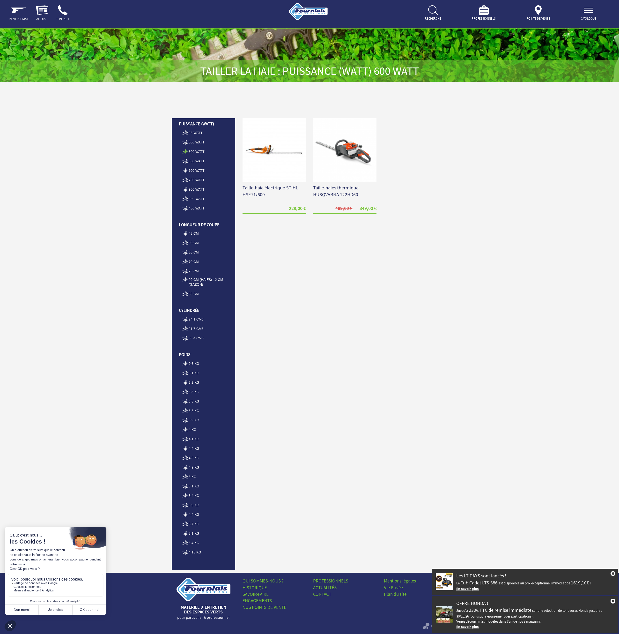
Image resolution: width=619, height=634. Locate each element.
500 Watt (197, 142)
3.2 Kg (194, 382)
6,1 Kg (194, 533)
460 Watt (197, 208)
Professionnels (330, 581)
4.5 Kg (194, 458)
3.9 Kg (194, 420)
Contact (322, 594)
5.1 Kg (194, 486)
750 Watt (197, 180)
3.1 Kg (194, 373)
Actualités (325, 587)
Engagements (257, 601)
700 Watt (197, 170)
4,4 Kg (194, 514)
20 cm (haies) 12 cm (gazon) (206, 282)
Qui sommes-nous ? (263, 581)
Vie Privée (393, 587)
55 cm (194, 294)
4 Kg (192, 430)
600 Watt (197, 152)
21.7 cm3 (196, 329)
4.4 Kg (194, 448)
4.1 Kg (194, 439)
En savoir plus (467, 588)
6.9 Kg (194, 505)
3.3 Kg (194, 392)
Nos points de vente (264, 607)
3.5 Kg (194, 401)
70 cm (194, 262)
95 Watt (196, 133)
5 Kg (192, 477)
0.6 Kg (194, 363)
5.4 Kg (194, 496)
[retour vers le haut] (203, 589)
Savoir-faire (256, 594)
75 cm (194, 271)
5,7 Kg (194, 524)
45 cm (194, 233)
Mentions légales (400, 581)
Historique (255, 587)
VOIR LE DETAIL (274, 144)
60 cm (194, 252)
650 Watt (197, 161)
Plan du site (395, 594)
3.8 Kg (194, 411)
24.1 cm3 (196, 319)
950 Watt (197, 199)
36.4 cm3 (196, 338)
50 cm (194, 243)
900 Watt (197, 189)
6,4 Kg (194, 543)
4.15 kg (195, 552)
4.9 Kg (194, 467)
